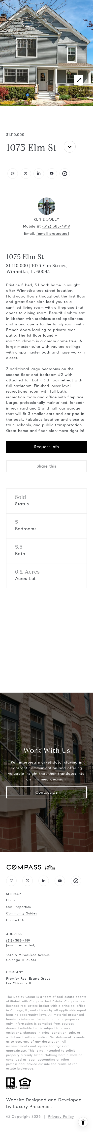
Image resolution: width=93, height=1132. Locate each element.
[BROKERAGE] (65, 173)
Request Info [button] (46, 446)
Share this (46, 466)
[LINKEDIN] (38, 173)
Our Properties (18, 907)
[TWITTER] (26, 173)
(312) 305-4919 (56, 226)
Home (11, 900)
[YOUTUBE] (52, 173)
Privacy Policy (61, 1116)
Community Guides (21, 913)
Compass (71, 1001)
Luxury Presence (31, 1106)
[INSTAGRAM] (12, 173)
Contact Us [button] (46, 792)
